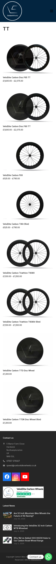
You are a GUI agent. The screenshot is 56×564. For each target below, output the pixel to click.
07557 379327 (13, 461)
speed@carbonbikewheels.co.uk (21, 465)
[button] (51, 11)
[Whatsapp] (48, 557)
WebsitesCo (36, 560)
